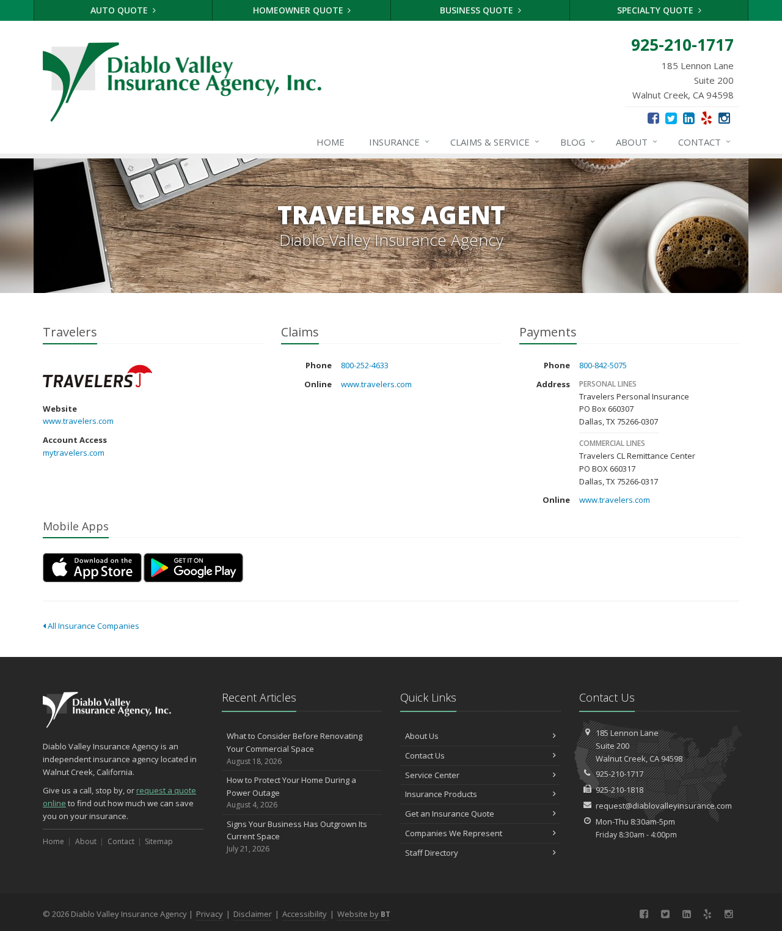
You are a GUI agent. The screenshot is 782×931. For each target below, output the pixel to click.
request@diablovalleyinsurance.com (664, 805)
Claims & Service (494, 141)
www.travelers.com (78, 420)
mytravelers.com (73, 452)
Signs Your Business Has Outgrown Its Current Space (297, 836)
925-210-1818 (619, 789)
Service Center (432, 775)
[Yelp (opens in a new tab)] (706, 117)
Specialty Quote (656, 10)
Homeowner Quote (299, 10)
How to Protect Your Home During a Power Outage (291, 792)
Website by (363, 913)
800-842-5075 (603, 365)
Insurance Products (441, 793)
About (636, 141)
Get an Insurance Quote (449, 813)
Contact (704, 141)
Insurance (399, 141)
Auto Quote (120, 10)
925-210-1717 (619, 773)
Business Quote (478, 10)
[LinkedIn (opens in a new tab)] (689, 117)
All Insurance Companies (92, 625)
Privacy (209, 913)
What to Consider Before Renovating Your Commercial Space (294, 748)
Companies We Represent (453, 833)
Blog (577, 141)
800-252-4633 (365, 365)
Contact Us (425, 755)
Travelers (97, 376)
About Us (422, 735)
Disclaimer (252, 913)
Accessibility (304, 913)
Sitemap (159, 841)
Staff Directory (431, 852)
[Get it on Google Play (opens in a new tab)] (193, 567)
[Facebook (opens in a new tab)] (653, 117)
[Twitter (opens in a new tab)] (671, 117)
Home (330, 142)
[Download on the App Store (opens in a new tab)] (92, 567)
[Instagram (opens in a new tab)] (724, 117)
